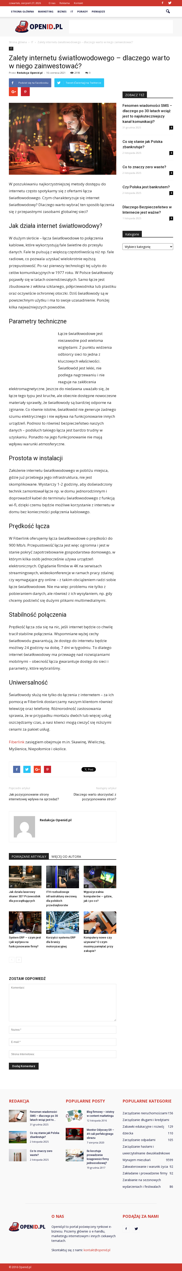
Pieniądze (98, 11)
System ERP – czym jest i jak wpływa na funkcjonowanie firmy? (25, 942)
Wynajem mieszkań (137, 1160)
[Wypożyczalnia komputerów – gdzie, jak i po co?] (100, 877)
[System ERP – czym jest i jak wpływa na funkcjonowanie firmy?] (25, 922)
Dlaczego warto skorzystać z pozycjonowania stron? (95, 797)
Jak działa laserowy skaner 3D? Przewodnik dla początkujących (24, 896)
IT (72, 11)
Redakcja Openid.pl (30, 72)
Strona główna (22, 11)
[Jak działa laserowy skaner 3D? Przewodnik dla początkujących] (25, 877)
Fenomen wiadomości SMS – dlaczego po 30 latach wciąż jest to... (44, 1115)
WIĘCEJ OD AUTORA (66, 856)
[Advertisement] (121, 26)
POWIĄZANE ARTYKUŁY (29, 856)
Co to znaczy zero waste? (144, 167)
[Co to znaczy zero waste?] (18, 1155)
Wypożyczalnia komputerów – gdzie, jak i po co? (98, 896)
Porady (82, 11)
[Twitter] (169, 3)
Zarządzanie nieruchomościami (145, 1113)
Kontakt (78, 3)
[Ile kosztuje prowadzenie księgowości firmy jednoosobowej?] (74, 1155)
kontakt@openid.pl (97, 1250)
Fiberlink (16, 741)
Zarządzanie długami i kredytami (146, 1120)
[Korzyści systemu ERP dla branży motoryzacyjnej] (62, 922)
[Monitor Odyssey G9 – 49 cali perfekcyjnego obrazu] (74, 1134)
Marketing (45, 11)
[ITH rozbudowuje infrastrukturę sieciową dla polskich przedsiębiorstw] (62, 877)
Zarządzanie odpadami (139, 1140)
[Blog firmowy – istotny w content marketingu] (74, 1116)
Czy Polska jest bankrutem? (146, 187)
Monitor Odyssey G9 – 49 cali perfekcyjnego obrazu (100, 1133)
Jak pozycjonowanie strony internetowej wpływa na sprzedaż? (34, 797)
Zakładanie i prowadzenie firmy (145, 1173)
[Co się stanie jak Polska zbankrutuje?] (18, 1137)
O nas (52, 3)
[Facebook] (162, 3)
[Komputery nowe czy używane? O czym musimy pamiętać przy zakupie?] (100, 922)
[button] (167, 11)
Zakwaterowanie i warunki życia (145, 1166)
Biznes (62, 11)
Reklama (64, 3)
